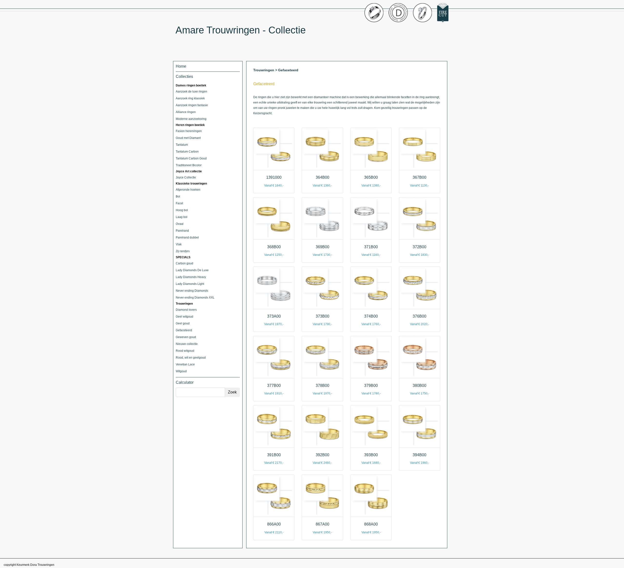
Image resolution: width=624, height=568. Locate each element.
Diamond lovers (186, 309)
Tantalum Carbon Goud (191, 158)
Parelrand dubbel (187, 237)
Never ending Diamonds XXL (195, 297)
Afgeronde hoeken (188, 189)
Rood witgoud (185, 350)
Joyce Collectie (186, 177)
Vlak (179, 244)
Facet (179, 203)
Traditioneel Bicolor (189, 165)
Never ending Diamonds (192, 290)
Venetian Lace (185, 364)
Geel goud (183, 323)
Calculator (185, 382)
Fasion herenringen (189, 131)
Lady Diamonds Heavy (191, 277)
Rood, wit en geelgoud (191, 357)
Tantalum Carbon (187, 151)
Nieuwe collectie (187, 344)
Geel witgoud (184, 316)
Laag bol (181, 217)
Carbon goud (184, 263)
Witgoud (181, 371)
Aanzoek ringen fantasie (192, 105)
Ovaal (180, 224)
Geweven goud (186, 337)
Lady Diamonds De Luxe (192, 270)
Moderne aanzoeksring (191, 119)
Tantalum (182, 144)
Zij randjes (183, 251)
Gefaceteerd (184, 330)
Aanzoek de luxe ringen (191, 91)
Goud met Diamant (188, 138)
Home (181, 66)
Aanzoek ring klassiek (190, 98)
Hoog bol (182, 210)
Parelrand (182, 230)
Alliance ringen (186, 112)
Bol (178, 196)
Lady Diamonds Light (190, 284)
